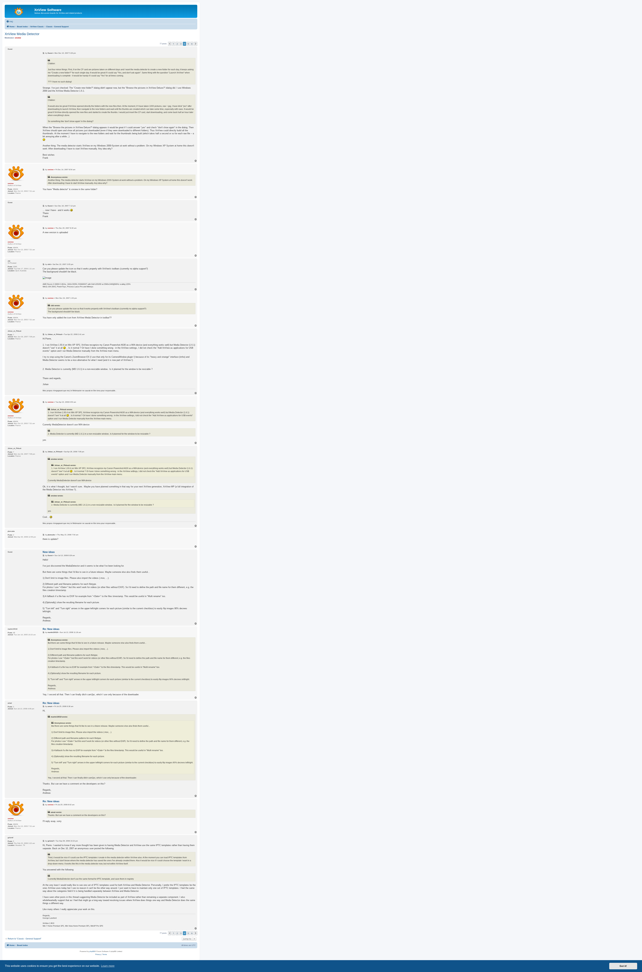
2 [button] (177, 43)
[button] (169, 44)
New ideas (49, 552)
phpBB (92, 951)
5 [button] (188, 43)
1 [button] (173, 43)
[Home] (20, 11)
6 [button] (191, 43)
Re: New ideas (51, 629)
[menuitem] (9, 22)
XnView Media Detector (22, 34)
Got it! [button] (623, 966)
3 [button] (180, 43)
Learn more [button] (108, 965)
